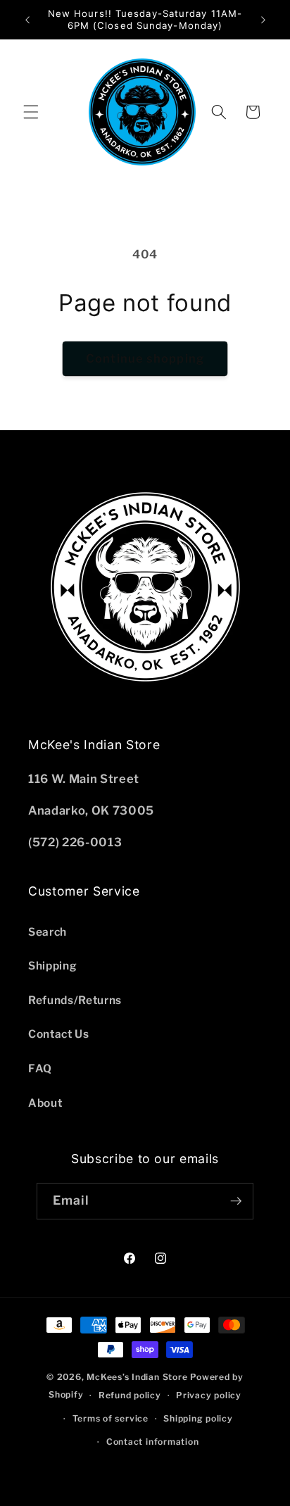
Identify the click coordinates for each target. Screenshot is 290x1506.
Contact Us (58, 1034)
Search (47, 932)
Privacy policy (208, 1395)
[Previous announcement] (27, 19)
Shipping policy (198, 1418)
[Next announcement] (263, 19)
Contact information (152, 1441)
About (45, 1103)
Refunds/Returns (75, 1000)
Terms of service (110, 1418)
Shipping (52, 965)
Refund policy (130, 1395)
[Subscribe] (236, 1201)
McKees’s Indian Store (138, 1377)
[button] (31, 112)
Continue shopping (145, 358)
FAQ (40, 1068)
